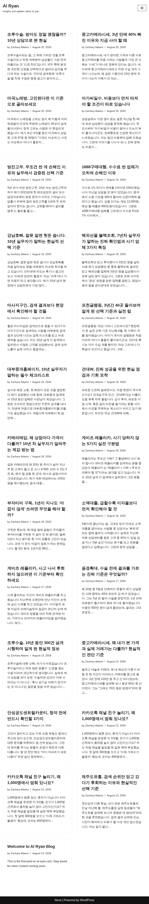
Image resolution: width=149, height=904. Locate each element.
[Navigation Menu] (142, 8)
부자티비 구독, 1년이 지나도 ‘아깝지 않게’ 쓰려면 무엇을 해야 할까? (36, 509)
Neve (58, 900)
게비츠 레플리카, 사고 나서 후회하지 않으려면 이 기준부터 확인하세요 (36, 574)
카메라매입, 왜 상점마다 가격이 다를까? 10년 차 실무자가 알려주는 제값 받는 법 (36, 443)
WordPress (87, 900)
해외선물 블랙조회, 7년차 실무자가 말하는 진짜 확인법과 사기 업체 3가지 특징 (111, 241)
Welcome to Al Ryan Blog (31, 846)
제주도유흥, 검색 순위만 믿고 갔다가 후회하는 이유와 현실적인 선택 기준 (110, 782)
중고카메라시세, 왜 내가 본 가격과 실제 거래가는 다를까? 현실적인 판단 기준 (111, 648)
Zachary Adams (20, 47)
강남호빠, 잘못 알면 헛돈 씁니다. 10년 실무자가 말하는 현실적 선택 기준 (36, 241)
